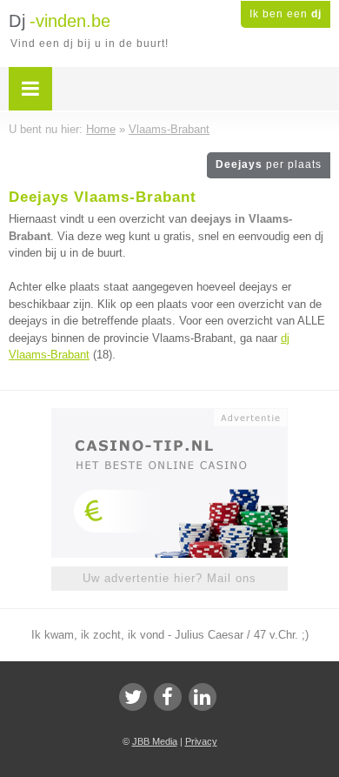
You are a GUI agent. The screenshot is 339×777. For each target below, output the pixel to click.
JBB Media (154, 741)
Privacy (201, 741)
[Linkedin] (202, 697)
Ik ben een (285, 14)
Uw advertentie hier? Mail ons (169, 578)
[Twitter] (133, 697)
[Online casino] (169, 416)
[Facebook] (168, 697)
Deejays (269, 164)
